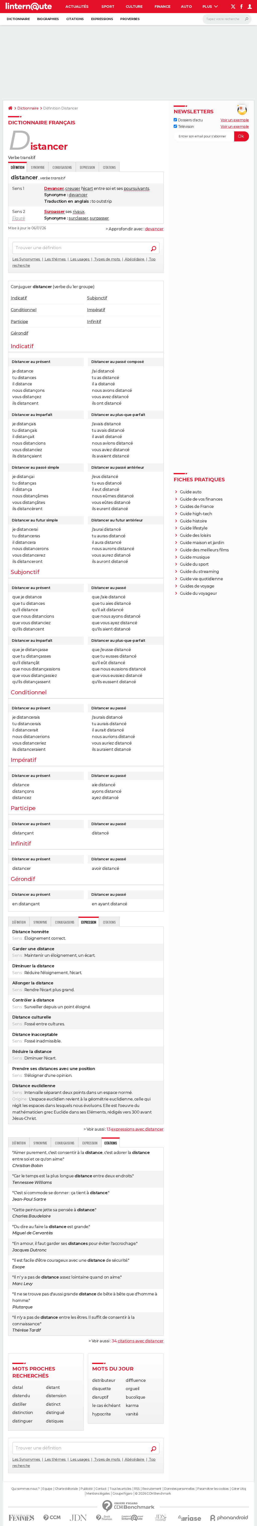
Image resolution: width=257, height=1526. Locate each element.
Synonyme (37, 167)
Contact (101, 1489)
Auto (186, 6)
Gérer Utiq (238, 1489)
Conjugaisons (62, 167)
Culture (134, 6)
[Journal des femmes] (21, 1518)
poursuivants (136, 188)
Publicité (87, 1489)
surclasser (78, 218)
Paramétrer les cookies (212, 1489)
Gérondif (19, 333)
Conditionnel (23, 309)
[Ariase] (189, 1518)
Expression (87, 167)
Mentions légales (97, 1493)
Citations (75, 19)
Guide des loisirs (195, 535)
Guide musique (195, 557)
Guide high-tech (196, 513)
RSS (137, 1489)
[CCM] (51, 1518)
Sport (107, 6)
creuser (72, 188)
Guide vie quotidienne (201, 578)
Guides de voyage (197, 586)
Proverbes (129, 19)
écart (88, 188)
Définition (18, 922)
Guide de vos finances (201, 499)
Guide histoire (193, 521)
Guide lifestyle (194, 528)
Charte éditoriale (66, 1489)
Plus (208, 6)
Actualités (77, 6)
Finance (162, 6)
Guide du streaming (199, 571)
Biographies (48, 19)
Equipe (47, 1489)
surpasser (99, 218)
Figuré (18, 218)
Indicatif (19, 298)
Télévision (185, 126)
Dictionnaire (18, 19)
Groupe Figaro (122, 1493)
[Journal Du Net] (78, 1518)
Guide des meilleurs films (204, 550)
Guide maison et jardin (202, 542)
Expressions (102, 19)
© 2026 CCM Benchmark (153, 1493)
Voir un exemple (235, 120)
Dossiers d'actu (190, 120)
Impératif (96, 309)
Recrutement (151, 1489)
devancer (78, 194)
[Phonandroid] (229, 1518)
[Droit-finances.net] (104, 1518)
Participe (19, 321)
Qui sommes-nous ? (25, 1489)
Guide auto (191, 492)
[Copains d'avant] (132, 1518)
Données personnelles (179, 1489)
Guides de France (197, 506)
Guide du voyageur (198, 593)
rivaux (79, 211)
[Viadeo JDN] (161, 1518)
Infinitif (94, 321)
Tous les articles (120, 1489)
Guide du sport (194, 564)
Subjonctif (97, 298)
